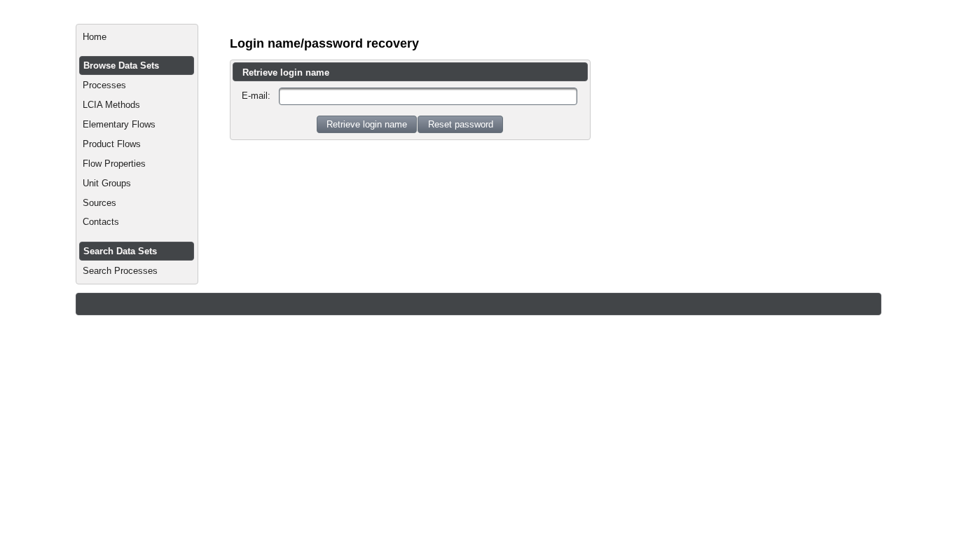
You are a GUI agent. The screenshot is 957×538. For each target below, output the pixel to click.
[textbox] (428, 96)
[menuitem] (137, 37)
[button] (367, 124)
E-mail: (256, 95)
